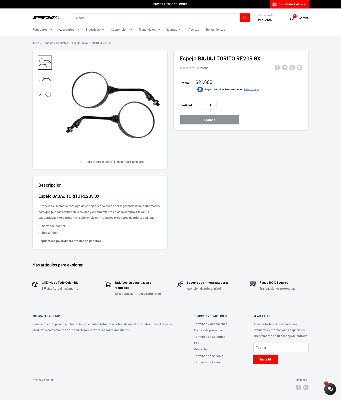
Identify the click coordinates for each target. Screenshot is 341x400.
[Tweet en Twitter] (292, 67)
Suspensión (119, 29)
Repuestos (40, 29)
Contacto (200, 349)
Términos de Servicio (208, 356)
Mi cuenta (265, 20)
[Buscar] (245, 17)
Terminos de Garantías (209, 336)
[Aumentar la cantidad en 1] (221, 105)
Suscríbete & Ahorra (292, 4)
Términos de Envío (207, 362)
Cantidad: (186, 105)
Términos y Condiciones (210, 324)
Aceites (193, 29)
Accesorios (66, 29)
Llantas (172, 29)
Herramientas (215, 29)
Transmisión (147, 29)
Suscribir (265, 359)
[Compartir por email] (300, 67)
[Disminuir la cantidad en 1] (200, 105)
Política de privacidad (209, 330)
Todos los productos (55, 43)
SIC (196, 343)
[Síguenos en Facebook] (298, 387)
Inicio (35, 43)
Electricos (93, 29)
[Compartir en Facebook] (277, 67)
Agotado (209, 119)
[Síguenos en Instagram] (306, 387)
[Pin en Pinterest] (285, 67)
